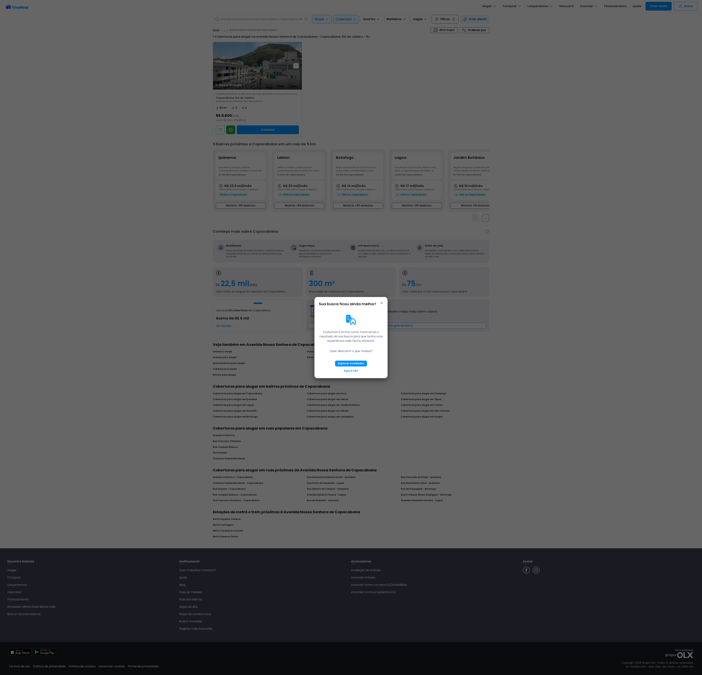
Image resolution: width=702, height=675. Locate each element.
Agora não (351, 371)
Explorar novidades (351, 363)
